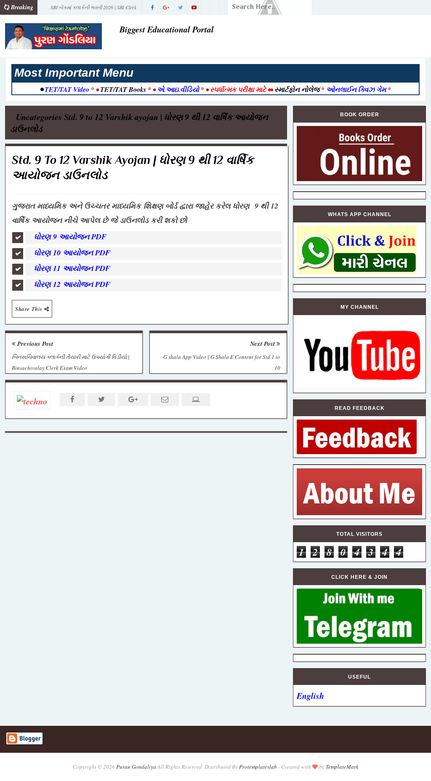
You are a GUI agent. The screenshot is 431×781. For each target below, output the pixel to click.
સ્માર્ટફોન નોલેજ (297, 89)
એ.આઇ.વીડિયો (178, 89)
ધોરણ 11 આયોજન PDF (72, 268)
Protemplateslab (258, 766)
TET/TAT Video (67, 89)
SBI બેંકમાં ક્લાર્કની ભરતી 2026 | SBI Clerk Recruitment (93, 9)
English (310, 695)
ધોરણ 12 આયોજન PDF (73, 284)
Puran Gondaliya (136, 766)
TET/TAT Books (123, 89)
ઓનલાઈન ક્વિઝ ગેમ (357, 89)
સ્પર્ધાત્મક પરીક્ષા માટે (238, 89)
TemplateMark (342, 766)
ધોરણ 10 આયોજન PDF (73, 252)
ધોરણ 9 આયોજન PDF (71, 236)
